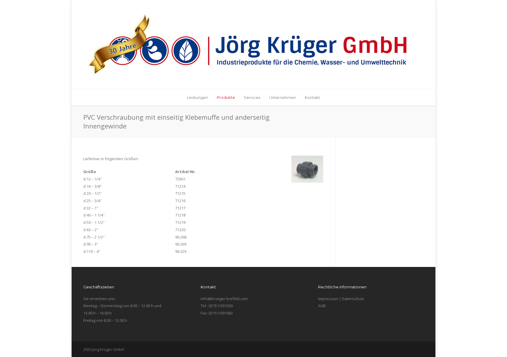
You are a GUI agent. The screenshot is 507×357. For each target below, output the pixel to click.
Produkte (226, 97)
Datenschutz (353, 298)
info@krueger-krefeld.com (224, 298)
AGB (322, 305)
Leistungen (197, 97)
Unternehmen (282, 97)
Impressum (328, 298)
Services (252, 97)
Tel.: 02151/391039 (217, 305)
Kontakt (312, 97)
